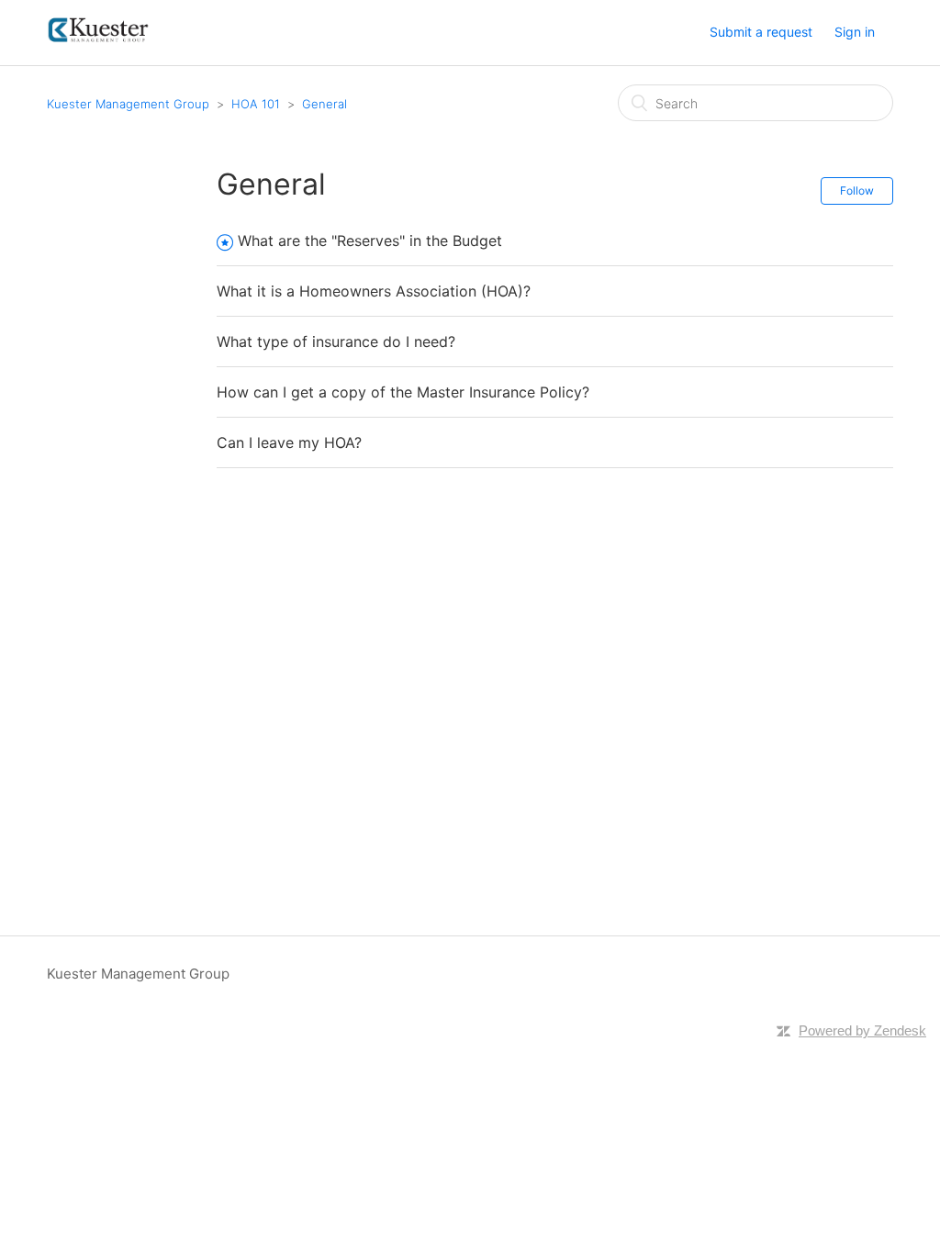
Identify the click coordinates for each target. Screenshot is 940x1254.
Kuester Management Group (128, 103)
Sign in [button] (854, 31)
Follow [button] (857, 190)
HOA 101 (255, 103)
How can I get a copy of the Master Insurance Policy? (403, 392)
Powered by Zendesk (862, 1030)
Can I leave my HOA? (289, 442)
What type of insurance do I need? (336, 341)
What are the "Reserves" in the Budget (370, 240)
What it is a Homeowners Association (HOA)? (374, 291)
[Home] (99, 41)
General (324, 103)
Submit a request (761, 31)
